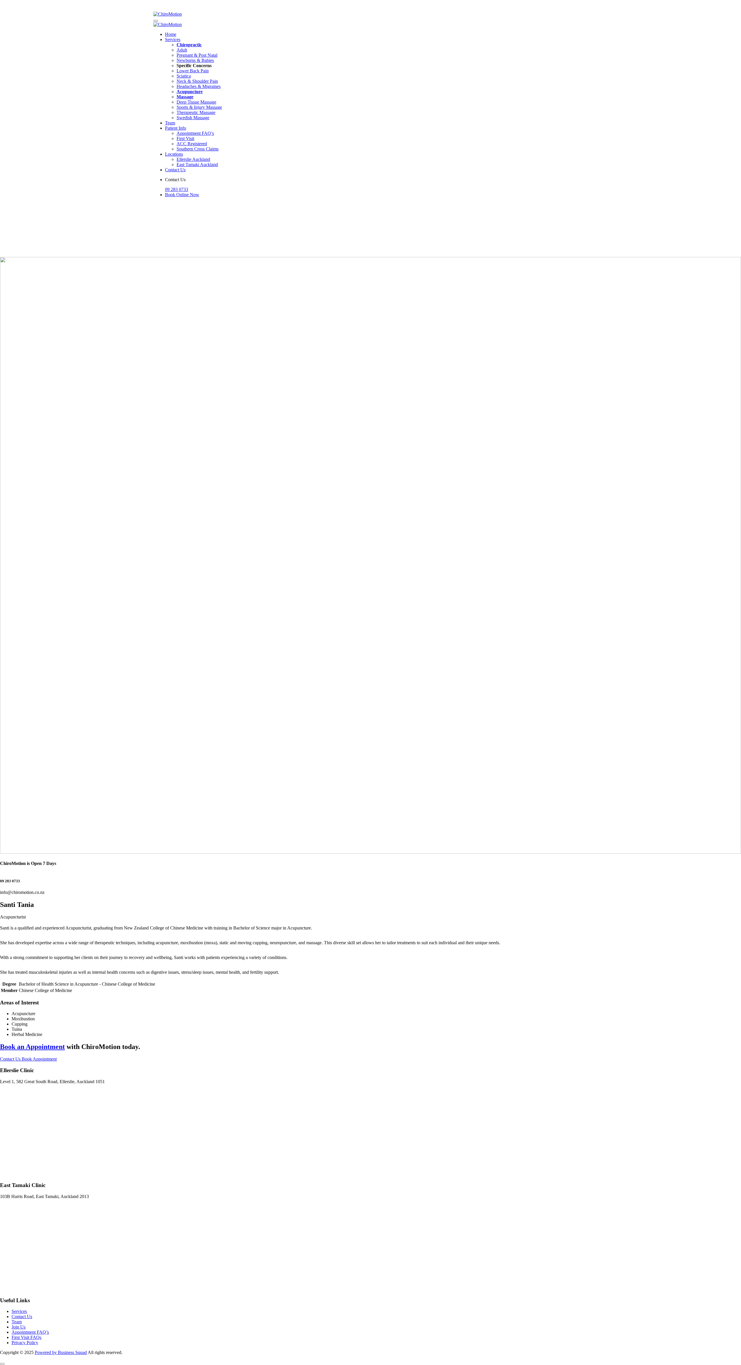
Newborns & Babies (195, 60)
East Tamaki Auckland (197, 164)
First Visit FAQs (26, 1337)
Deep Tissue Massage (196, 102)
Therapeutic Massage (196, 112)
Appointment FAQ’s (195, 133)
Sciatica (184, 76)
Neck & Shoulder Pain (197, 81)
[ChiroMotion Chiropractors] (167, 14)
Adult (182, 49)
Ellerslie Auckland (193, 159)
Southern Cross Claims (198, 148)
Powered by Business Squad (61, 1352)
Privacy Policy (25, 1342)
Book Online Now (182, 194)
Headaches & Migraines (199, 86)
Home (170, 34)
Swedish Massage (193, 117)
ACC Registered (192, 143)
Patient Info (175, 128)
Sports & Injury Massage (199, 107)
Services (172, 39)
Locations (174, 154)
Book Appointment (39, 1059)
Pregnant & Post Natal (197, 55)
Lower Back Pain (193, 70)
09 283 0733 (176, 189)
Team (170, 122)
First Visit (185, 138)
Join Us (18, 1326)
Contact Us (175, 169)
